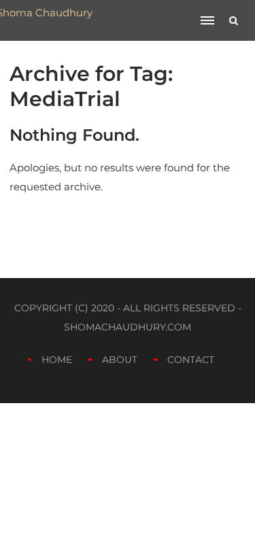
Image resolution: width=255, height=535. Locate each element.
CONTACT (190, 359)
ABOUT (119, 359)
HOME (56, 359)
